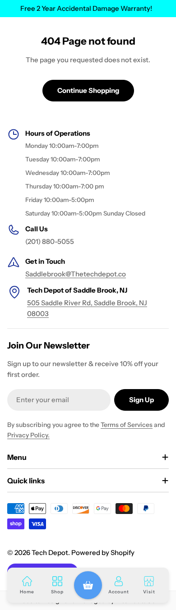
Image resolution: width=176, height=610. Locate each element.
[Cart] (88, 585)
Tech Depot (50, 552)
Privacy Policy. (28, 435)
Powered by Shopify (102, 552)
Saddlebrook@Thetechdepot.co (75, 274)
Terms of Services (127, 425)
